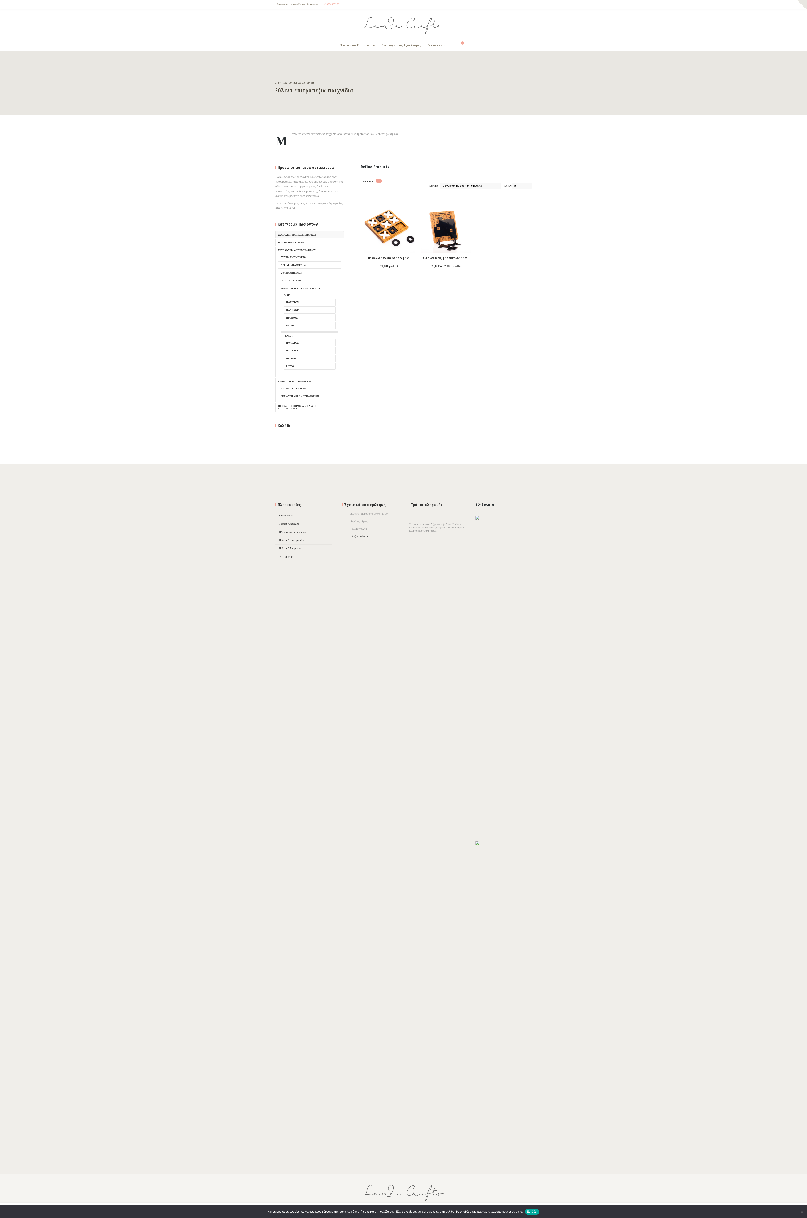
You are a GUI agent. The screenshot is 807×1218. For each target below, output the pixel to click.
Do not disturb (291, 280)
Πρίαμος (292, 318)
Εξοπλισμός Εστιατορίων (357, 45)
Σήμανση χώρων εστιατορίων (300, 396)
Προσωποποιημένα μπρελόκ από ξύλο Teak (297, 407)
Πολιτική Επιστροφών (291, 540)
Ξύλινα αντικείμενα (294, 257)
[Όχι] (802, 1212)
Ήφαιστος (292, 302)
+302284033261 (332, 4)
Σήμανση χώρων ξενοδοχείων (300, 288)
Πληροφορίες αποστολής (292, 531)
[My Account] (453, 45)
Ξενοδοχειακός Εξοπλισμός (401, 45)
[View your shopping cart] (460, 45)
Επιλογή (438, 266)
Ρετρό (290, 325)
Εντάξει (532, 1211)
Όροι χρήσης (286, 556)
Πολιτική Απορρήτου (290, 548)
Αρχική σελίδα (281, 82)
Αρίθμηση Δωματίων (294, 265)
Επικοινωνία (436, 45)
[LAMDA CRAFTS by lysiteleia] (403, 24)
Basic (287, 295)
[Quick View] (399, 266)
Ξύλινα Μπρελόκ (291, 273)
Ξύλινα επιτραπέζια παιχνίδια (297, 235)
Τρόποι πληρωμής (289, 523)
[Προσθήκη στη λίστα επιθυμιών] (407, 266)
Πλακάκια (292, 310)
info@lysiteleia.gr (359, 536)
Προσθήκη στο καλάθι (381, 266)
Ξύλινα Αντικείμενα (294, 388)
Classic (288, 336)
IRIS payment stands (291, 242)
